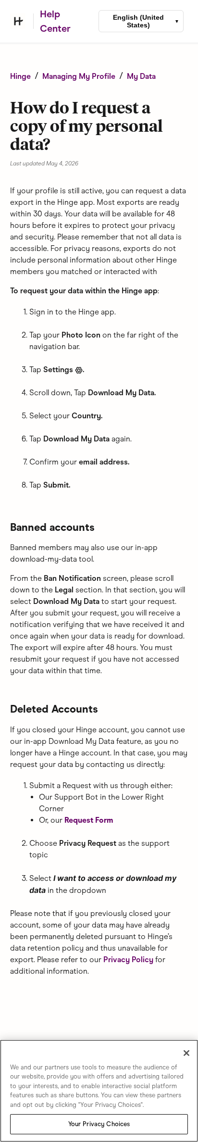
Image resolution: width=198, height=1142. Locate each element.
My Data (141, 76)
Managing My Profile (78, 76)
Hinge (20, 76)
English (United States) (138, 21)
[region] (99, 1091)
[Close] (186, 1053)
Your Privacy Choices (99, 1124)
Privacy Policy (128, 959)
